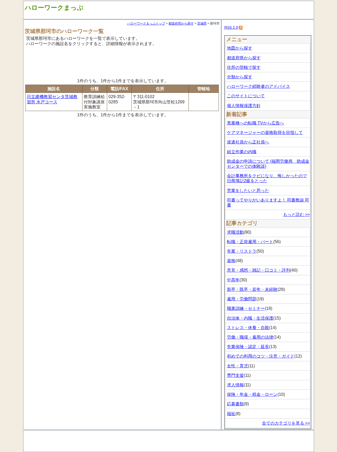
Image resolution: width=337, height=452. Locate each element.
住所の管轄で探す (244, 67)
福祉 (231, 413)
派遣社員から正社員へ (248, 142)
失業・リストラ (241, 251)
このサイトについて (246, 96)
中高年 (233, 280)
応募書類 (235, 404)
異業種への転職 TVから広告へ (255, 123)
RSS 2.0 (231, 27)
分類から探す (239, 77)
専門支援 (235, 375)
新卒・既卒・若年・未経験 (252, 289)
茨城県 (202, 23)
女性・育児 (237, 366)
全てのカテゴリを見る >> (286, 423)
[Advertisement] (122, 61)
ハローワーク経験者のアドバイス (258, 86)
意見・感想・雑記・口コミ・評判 (258, 270)
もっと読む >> (296, 214)
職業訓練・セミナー (246, 308)
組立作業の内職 (241, 152)
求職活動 (235, 232)
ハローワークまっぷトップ (146, 23)
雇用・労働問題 (241, 299)
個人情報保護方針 (244, 105)
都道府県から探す (181, 23)
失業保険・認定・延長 (248, 346)
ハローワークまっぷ (54, 7)
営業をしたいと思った (248, 190)
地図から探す (239, 48)
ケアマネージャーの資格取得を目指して (265, 132)
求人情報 (235, 385)
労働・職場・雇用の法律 (250, 337)
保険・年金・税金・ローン (252, 394)
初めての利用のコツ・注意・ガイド (260, 356)
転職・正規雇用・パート (250, 241)
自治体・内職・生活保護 (250, 318)
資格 (231, 260)
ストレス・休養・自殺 (248, 327)
